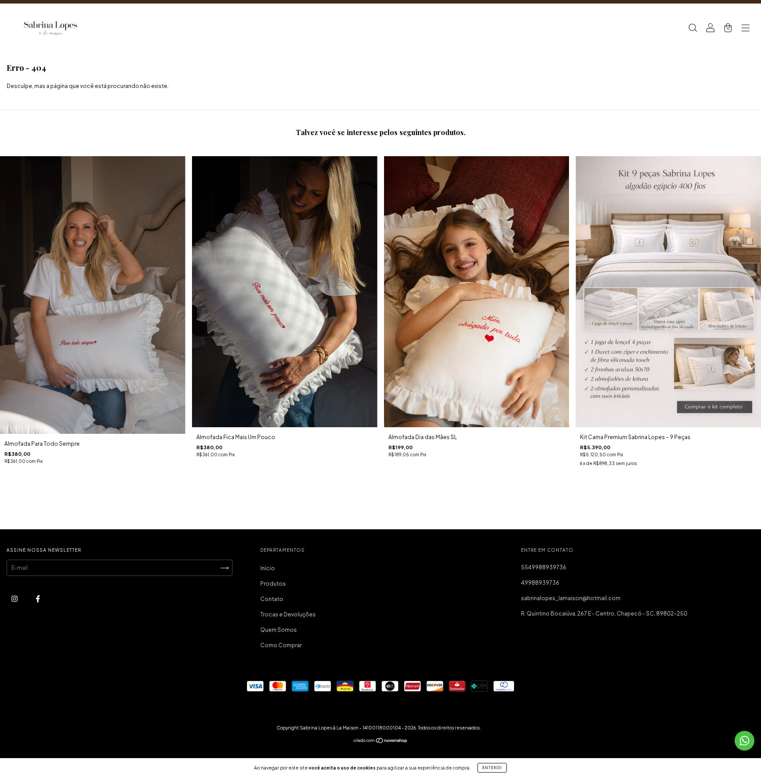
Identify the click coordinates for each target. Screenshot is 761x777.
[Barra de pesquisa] (692, 29)
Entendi (492, 768)
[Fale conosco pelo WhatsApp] (744, 741)
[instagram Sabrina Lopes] (15, 599)
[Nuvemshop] (380, 741)
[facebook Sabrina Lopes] (38, 599)
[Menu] (745, 29)
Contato (271, 599)
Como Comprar (281, 645)
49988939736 (540, 582)
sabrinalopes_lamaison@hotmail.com (571, 598)
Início (267, 568)
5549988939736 (543, 567)
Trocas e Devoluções (288, 614)
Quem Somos (278, 630)
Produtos (273, 583)
